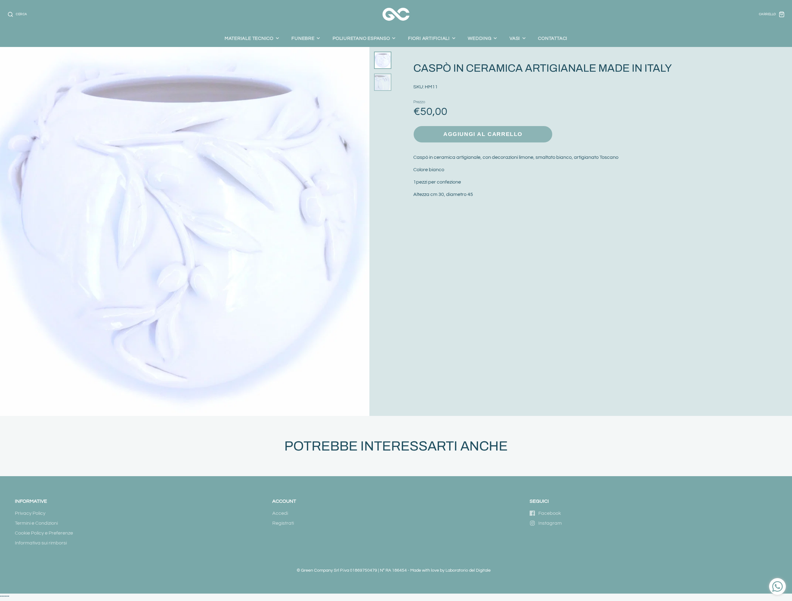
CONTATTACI (552, 38)
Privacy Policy (30, 513)
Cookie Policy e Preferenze (44, 533)
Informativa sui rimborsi (41, 542)
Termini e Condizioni (36, 523)
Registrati (283, 523)
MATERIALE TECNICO (249, 38)
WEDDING (479, 38)
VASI (515, 38)
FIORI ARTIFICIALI (429, 38)
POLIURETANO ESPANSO (361, 38)
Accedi (280, 513)
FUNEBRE (302, 38)
